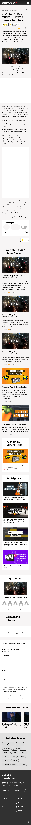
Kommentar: (6, 655)
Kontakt (4, 799)
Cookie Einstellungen (9, 815)
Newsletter (11, 790)
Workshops (15, 9)
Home (3, 9)
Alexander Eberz (6, 28)
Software (9, 9)
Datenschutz (6, 807)
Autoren (4, 811)
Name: (4, 670)
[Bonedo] (10, 2)
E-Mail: (4, 679)
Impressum (5, 803)
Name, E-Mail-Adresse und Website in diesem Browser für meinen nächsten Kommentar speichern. (14, 689)
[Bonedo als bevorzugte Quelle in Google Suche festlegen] (15, 24)
